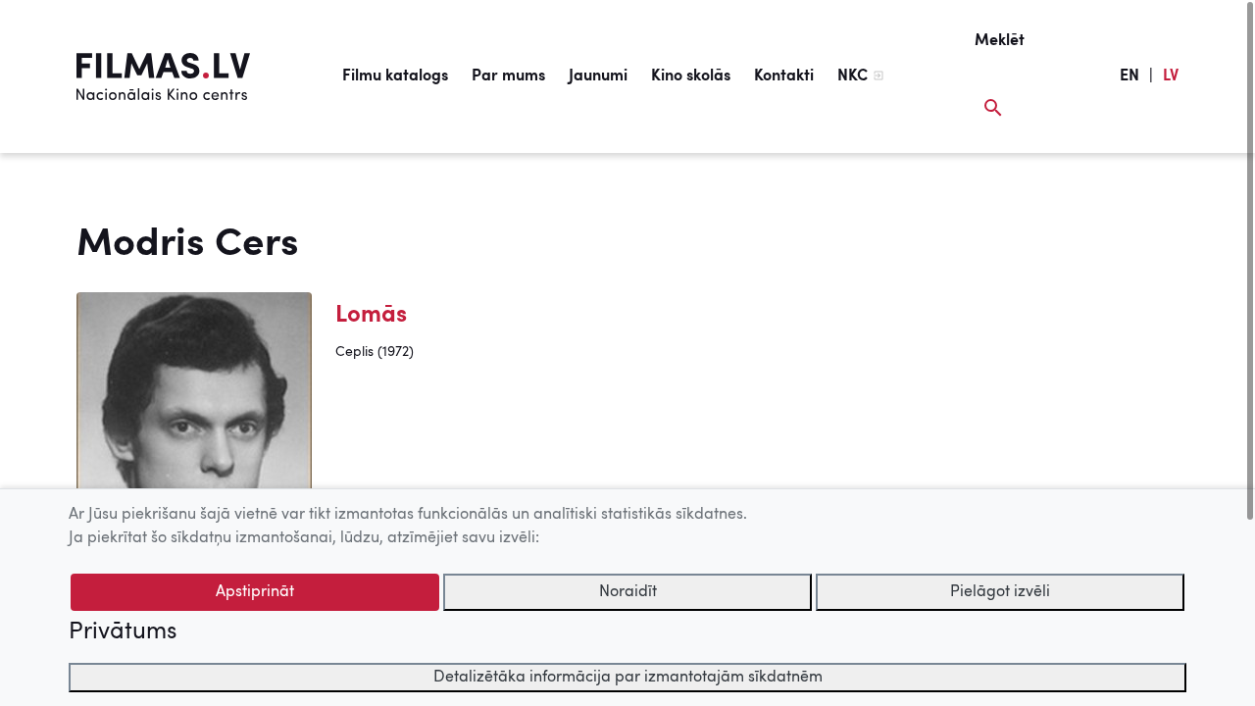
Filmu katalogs (395, 76)
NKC (852, 76)
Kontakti (784, 76)
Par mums (508, 76)
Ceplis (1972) (374, 352)
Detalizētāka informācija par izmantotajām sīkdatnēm (628, 677)
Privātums (122, 632)
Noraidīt (628, 592)
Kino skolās (690, 76)
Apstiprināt (255, 592)
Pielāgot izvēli (1000, 592)
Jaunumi (598, 76)
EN (1129, 76)
